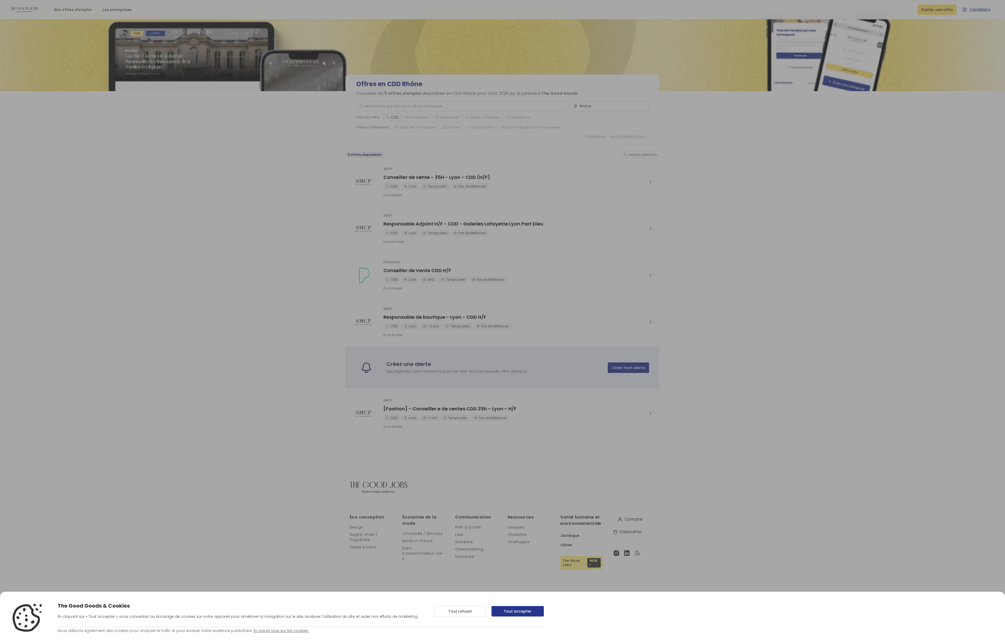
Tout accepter (518, 611)
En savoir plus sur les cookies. (281, 630)
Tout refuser (460, 611)
